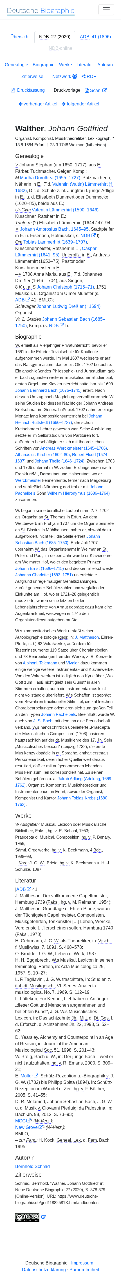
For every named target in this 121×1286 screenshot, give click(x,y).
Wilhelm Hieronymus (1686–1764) (78, 493)
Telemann (48, 663)
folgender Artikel (82, 104)
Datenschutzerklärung (44, 1269)
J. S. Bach (42, 721)
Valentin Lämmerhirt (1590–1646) (65, 209)
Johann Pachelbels (58, 714)
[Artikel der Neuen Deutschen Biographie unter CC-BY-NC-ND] (30, 1217)
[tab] (54, 37)
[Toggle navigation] (106, 9)
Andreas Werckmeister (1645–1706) (73, 448)
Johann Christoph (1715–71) (65, 287)
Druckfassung (30, 90)
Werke (65, 64)
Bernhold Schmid (32, 1166)
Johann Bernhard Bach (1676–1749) (48, 390)
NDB (85, 235)
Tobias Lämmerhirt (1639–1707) (55, 242)
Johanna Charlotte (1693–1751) (44, 575)
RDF (91, 76)
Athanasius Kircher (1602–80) (42, 454)
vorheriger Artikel (40, 104)
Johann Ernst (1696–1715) (39, 568)
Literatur (85, 64)
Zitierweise (32, 76)
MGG (20, 1121)
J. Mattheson (87, 637)
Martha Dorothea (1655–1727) (50, 177)
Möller (27, 1075)
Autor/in (105, 64)
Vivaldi (72, 663)
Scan (95, 90)
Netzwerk (62, 76)
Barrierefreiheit (84, 1269)
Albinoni (30, 663)
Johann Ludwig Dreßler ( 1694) (68, 306)
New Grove (26, 1127)
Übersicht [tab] (20, 36)
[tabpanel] (60, 643)
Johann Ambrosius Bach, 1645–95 (54, 229)
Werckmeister (28, 480)
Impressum (82, 1263)
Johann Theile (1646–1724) (59, 461)
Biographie (44, 64)
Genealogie (16, 64)
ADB (20, 300)
